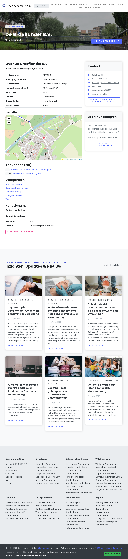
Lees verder (16, 345)
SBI (66, 4)
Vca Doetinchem (44, 505)
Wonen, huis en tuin (100, 300)
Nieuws (112, 4)
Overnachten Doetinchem (109, 483)
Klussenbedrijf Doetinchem (19, 502)
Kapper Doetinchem (46, 473)
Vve (7, 199)
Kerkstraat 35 (15, 40)
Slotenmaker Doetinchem (78, 528)
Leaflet (66, 159)
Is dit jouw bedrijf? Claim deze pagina (104, 100)
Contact (122, 4)
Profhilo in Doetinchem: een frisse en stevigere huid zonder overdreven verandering (63, 312)
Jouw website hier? (100, 94)
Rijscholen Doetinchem (47, 464)
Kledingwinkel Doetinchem (49, 509)
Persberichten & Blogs (100, 5)
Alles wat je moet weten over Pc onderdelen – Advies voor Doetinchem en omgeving (24, 389)
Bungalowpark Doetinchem (109, 489)
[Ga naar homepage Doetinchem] (17, 6)
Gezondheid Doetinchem (48, 476)
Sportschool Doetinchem (48, 518)
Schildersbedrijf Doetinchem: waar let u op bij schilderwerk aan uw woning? (103, 309)
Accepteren (112, 554)
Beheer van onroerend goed (27, 173)
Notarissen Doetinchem (17, 505)
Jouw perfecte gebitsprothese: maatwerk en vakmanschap (58, 392)
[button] (44, 138)
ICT (10, 380)
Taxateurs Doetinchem (17, 509)
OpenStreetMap (76, 159)
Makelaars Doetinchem (17, 518)
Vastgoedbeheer (14, 195)
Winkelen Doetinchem (106, 464)
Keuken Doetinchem (46, 502)
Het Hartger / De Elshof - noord (105, 82)
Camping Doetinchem (106, 480)
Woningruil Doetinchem (107, 502)
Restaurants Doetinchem (78, 464)
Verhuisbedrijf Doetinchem (79, 492)
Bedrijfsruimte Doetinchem (109, 518)
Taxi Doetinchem (44, 470)
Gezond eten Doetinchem (48, 483)
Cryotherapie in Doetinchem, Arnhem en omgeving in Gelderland (23, 311)
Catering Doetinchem (76, 467)
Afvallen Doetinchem (46, 480)
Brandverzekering (15, 27)
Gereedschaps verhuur (17, 188)
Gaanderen (97, 86)
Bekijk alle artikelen (112, 265)
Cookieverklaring (14, 476)
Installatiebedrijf (13, 191)
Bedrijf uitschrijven (104, 144)
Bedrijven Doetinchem (85, 5)
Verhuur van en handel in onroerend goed (31, 169)
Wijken (73, 4)
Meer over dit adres (20, 232)
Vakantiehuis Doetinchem (108, 486)
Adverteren (11, 470)
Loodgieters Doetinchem (78, 483)
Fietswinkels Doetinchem (48, 467)
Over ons (10, 473)
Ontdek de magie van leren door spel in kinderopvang (102, 388)
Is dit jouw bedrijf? (107, 41)
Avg (7, 480)
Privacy (9, 483)
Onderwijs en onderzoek (103, 380)
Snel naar (54, 4)
